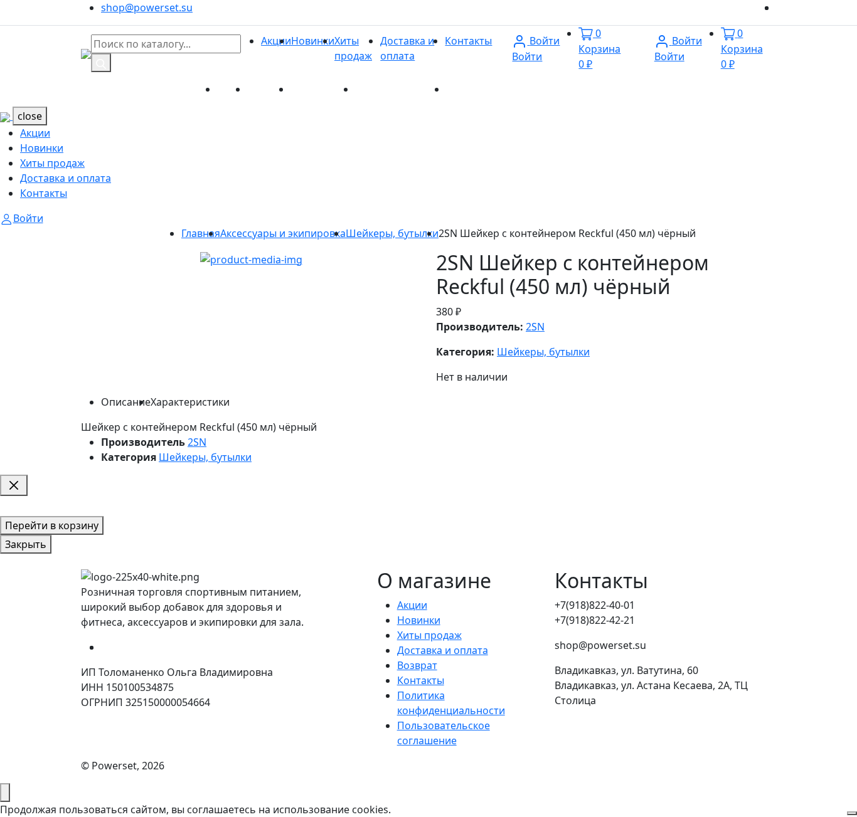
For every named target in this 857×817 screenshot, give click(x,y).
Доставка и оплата (400, 89)
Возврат (417, 665)
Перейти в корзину (51, 525)
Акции (276, 41)
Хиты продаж (322, 89)
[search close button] (14, 485)
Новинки (312, 41)
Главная (200, 233)
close (30, 116)
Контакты (468, 41)
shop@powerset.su (147, 7)
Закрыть (25, 544)
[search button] (101, 62)
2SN (535, 327)
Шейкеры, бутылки (392, 233)
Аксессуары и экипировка (283, 233)
